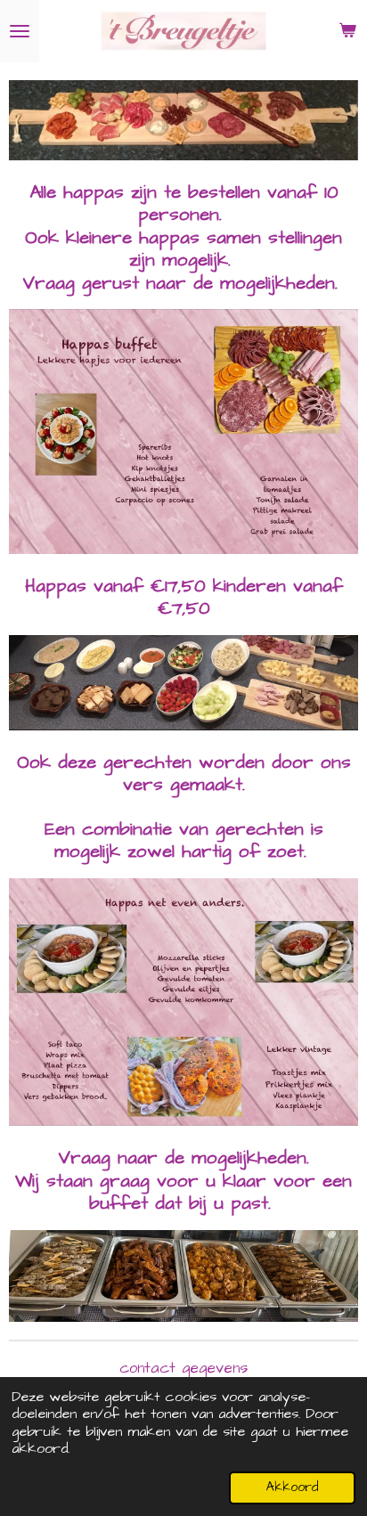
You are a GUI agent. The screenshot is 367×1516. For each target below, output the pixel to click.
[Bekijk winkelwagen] (347, 31)
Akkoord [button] (292, 1487)
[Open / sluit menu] (19, 31)
